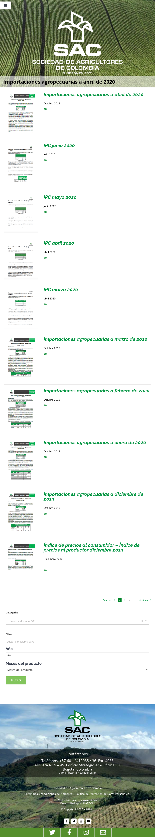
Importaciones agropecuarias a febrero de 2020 (97, 390)
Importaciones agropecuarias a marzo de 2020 (95, 339)
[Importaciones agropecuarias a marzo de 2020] (21, 338)
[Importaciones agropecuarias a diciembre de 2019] (21, 493)
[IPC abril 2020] (21, 242)
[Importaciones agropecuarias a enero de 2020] (21, 441)
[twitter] (74, 821)
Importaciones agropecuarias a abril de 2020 (93, 94)
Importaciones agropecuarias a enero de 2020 (95, 442)
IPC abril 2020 (59, 243)
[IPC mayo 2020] (21, 196)
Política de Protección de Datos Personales (102, 794)
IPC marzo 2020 (61, 289)
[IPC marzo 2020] (21, 288)
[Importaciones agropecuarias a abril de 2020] (21, 93)
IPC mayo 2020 (60, 197)
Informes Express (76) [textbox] (76, 621)
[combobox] (77, 621)
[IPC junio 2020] (21, 144)
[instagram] (81, 821)
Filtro (16, 680)
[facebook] (66, 821)
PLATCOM (88, 803)
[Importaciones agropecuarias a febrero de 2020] (21, 390)
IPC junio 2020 (59, 145)
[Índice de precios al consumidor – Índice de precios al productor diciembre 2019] (21, 544)
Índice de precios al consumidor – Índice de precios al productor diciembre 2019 (92, 547)
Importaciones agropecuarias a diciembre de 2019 (93, 496)
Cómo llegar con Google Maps (77, 773)
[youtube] (88, 821)
